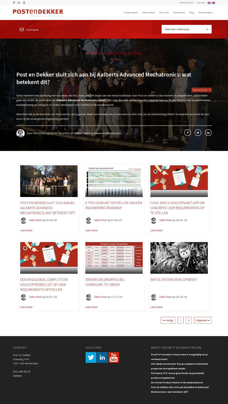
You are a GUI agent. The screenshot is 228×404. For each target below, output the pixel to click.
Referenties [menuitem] (149, 12)
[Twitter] (14, 2)
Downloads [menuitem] (179, 12)
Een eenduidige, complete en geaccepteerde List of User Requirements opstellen (44, 284)
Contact (17, 375)
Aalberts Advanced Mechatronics (102, 133)
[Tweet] (198, 132)
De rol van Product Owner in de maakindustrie (177, 382)
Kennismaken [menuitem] (206, 12)
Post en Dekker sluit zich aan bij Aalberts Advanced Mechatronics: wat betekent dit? (47, 207)
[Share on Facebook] (187, 132)
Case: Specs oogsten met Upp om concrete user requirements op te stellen (177, 207)
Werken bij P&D (187, 3)
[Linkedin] (19, 2)
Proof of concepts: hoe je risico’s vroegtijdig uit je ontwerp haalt (179, 357)
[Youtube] (24, 2)
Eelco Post (35, 220)
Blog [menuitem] (191, 12)
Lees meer (26, 230)
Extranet (201, 3)
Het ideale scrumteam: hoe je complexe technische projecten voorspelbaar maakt (179, 366)
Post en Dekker (73, 133)
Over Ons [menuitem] (164, 12)
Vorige (169, 320)
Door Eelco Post (36, 133)
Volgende (201, 320)
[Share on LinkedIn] (208, 132)
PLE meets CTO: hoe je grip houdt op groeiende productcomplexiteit (177, 375)
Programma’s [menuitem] (131, 12)
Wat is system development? (173, 279)
